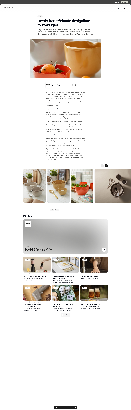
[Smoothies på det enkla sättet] (37, 269)
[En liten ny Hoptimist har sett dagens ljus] (65, 298)
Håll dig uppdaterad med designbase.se (64, 407)
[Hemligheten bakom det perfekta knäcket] (37, 298)
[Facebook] (72, 85)
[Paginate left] (102, 165)
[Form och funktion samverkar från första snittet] (65, 270)
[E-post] (81, 85)
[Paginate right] (106, 165)
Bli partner (124, 2)
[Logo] (9, 8)
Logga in (117, 2)
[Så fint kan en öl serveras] (94, 297)
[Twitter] (78, 85)
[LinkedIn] (75, 85)
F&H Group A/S (56, 85)
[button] (104, 250)
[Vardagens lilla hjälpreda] (94, 269)
